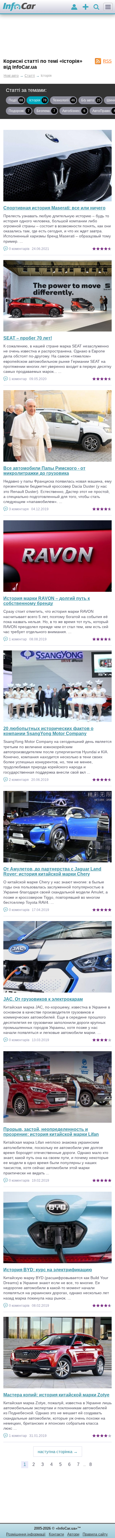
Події (16, 100)
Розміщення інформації (25, 1534)
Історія (38, 100)
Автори (73, 1534)
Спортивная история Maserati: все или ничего (54, 208)
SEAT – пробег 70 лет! (27, 338)
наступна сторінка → (58, 1451)
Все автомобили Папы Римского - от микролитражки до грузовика (44, 471)
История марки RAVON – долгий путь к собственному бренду (46, 601)
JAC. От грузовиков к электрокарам (43, 999)
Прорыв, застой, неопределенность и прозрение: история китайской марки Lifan (51, 1132)
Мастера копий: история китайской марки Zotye (56, 1394)
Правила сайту (95, 1534)
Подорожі (19, 111)
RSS (107, 61)
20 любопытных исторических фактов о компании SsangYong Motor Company (48, 731)
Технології (64, 100)
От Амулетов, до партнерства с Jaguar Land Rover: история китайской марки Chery (52, 871)
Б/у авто (90, 100)
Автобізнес (73, 111)
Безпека (46, 111)
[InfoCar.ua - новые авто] (19, 7)
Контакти (56, 1534)
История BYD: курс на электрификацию (47, 1269)
